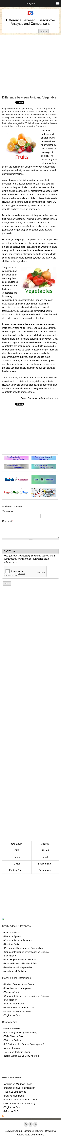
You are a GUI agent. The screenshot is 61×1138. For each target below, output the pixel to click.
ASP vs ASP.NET (13, 1028)
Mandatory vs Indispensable (18, 967)
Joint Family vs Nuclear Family (19, 1103)
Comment (7, 521)
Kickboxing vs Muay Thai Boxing (20, 1032)
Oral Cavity (16, 844)
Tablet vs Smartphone (15, 1092)
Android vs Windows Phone (18, 1011)
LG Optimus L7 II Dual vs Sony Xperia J (24, 1044)
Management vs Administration (19, 1007)
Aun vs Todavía (12, 1048)
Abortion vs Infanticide (15, 971)
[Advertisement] (30, 65)
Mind (45, 857)
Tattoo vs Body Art (13, 1040)
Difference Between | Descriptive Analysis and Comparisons (30, 21)
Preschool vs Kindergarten (17, 988)
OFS (16, 850)
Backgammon (45, 864)
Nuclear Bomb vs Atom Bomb (19, 984)
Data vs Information (14, 1003)
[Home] (30, 15)
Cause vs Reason (13, 932)
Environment (45, 870)
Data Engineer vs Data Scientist (20, 959)
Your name (7, 511)
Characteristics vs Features (18, 940)
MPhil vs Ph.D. (11, 1111)
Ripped (45, 850)
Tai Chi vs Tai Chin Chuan (17, 1052)
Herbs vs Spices (12, 936)
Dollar (17, 864)
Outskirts (45, 844)
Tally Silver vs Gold (14, 1036)
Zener (17, 857)
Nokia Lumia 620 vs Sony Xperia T (21, 1056)
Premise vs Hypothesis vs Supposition (23, 948)
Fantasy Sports (16, 870)
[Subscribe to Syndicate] (3, 1116)
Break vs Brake (12, 944)
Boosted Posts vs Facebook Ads (20, 963)
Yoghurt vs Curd (12, 1015)
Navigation (30, 3)
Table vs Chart (11, 992)
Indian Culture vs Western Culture (21, 1099)
